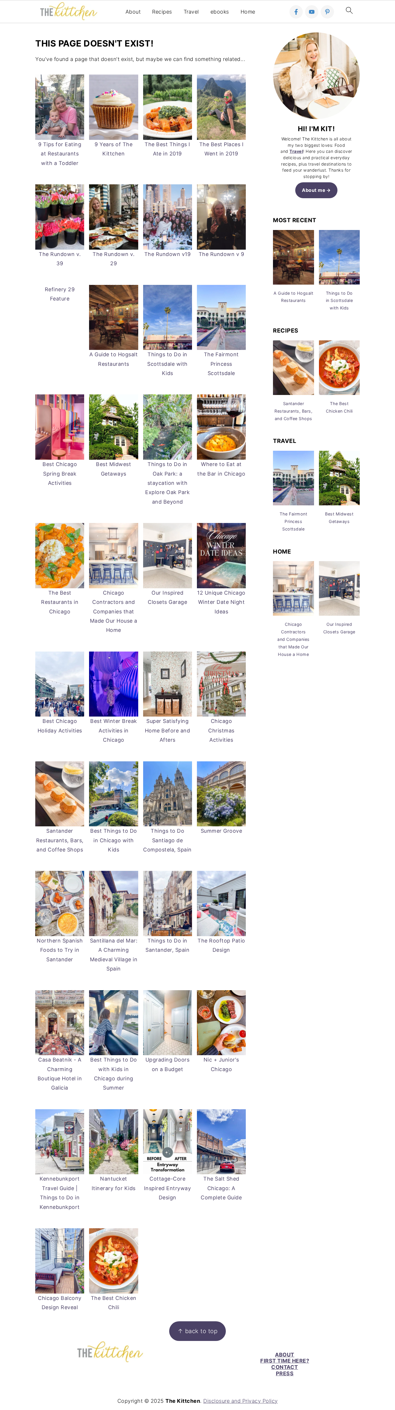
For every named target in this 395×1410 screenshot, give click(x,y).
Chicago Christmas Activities (221, 730)
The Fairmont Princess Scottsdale (221, 363)
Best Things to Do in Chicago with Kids (113, 840)
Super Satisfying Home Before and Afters (167, 730)
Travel (191, 12)
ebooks (220, 12)
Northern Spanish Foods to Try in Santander (60, 950)
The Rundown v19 (167, 254)
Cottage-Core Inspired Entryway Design (167, 1188)
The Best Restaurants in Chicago (59, 602)
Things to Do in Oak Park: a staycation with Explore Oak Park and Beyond (167, 483)
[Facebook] (296, 11)
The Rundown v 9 (221, 254)
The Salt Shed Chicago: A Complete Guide (221, 1188)
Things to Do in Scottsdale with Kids (167, 363)
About (133, 12)
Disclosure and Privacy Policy (240, 1401)
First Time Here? (284, 1361)
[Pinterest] (327, 11)
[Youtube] (311, 11)
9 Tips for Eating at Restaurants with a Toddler (60, 153)
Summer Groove (221, 831)
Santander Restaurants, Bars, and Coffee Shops (60, 840)
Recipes (162, 12)
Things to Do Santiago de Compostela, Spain (167, 840)
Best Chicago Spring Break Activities (60, 473)
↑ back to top (198, 1331)
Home (248, 12)
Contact (284, 1367)
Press (285, 1373)
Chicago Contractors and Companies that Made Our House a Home (113, 611)
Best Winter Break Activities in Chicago (113, 730)
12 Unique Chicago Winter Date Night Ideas (221, 602)
